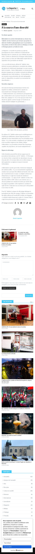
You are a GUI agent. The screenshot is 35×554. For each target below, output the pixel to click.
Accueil (3, 21)
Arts (13, 17)
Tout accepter (8, 546)
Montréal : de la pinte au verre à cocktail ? (12, 435)
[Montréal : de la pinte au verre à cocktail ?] (17, 423)
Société (13, 15)
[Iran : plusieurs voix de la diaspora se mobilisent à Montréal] (17, 396)
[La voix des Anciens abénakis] (17, 341)
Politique (18, 15)
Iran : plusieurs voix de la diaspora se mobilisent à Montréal (16, 408)
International (8, 17)
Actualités (7, 15)
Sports (17, 17)
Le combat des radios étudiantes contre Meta (24, 233)
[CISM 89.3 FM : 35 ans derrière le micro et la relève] (17, 315)
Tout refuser (7, 543)
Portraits (22, 17)
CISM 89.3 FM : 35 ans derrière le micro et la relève (9, 244)
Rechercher (29, 295)
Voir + (31, 302)
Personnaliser (7, 539)
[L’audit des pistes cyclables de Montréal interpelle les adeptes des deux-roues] (17, 368)
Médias (24, 15)
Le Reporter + (12, 8)
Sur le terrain (7, 301)
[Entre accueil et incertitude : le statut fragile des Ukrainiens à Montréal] (17, 450)
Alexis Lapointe (8, 30)
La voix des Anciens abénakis (8, 353)
